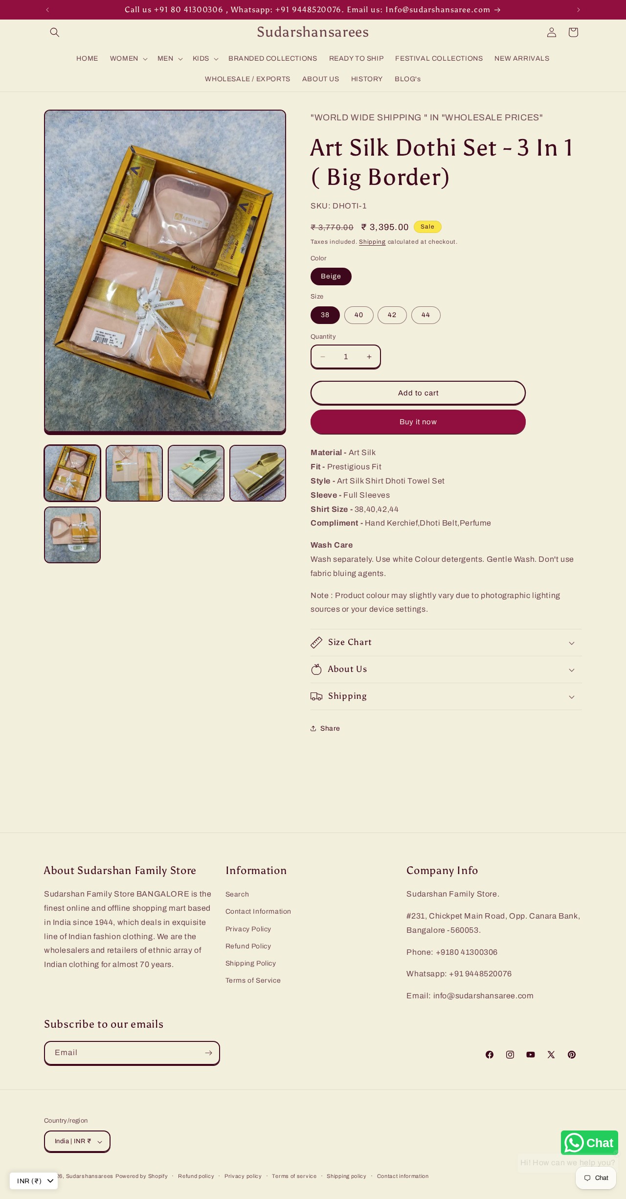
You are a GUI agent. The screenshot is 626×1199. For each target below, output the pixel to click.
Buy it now (418, 422)
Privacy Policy (248, 929)
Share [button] (330, 728)
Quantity (323, 336)
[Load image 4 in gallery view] (257, 473)
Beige (331, 276)
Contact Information (258, 912)
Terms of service (294, 1176)
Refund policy (196, 1176)
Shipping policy (347, 1176)
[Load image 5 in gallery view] (72, 535)
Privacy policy (243, 1176)
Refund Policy (248, 946)
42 (392, 315)
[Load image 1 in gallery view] (72, 473)
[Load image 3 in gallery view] (196, 473)
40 (359, 315)
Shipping (372, 241)
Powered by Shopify (141, 1176)
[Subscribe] (208, 1053)
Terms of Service (253, 980)
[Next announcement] (578, 9)
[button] (55, 32)
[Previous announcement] (47, 9)
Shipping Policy (250, 963)
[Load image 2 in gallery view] (134, 473)
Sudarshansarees (90, 1176)
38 (325, 315)
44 (426, 315)
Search (237, 894)
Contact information (403, 1176)
